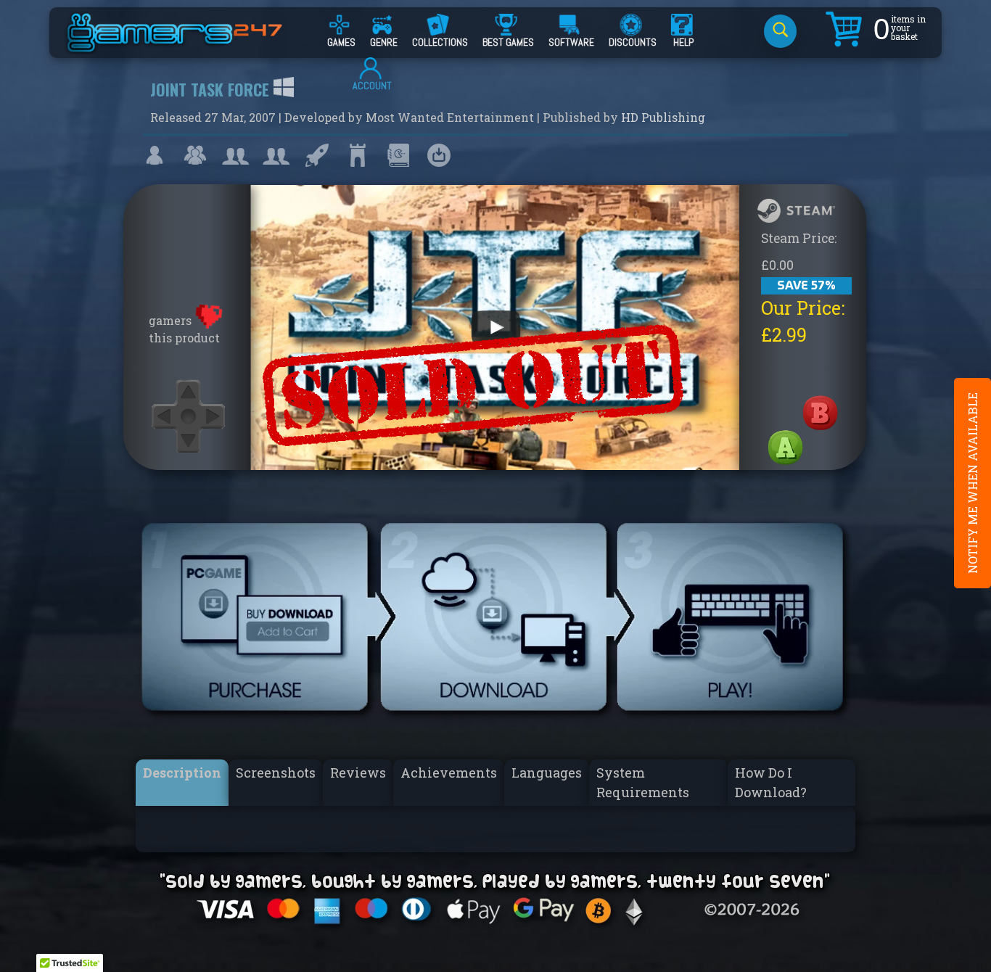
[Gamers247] (191, 45)
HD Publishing (663, 117)
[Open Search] (780, 31)
